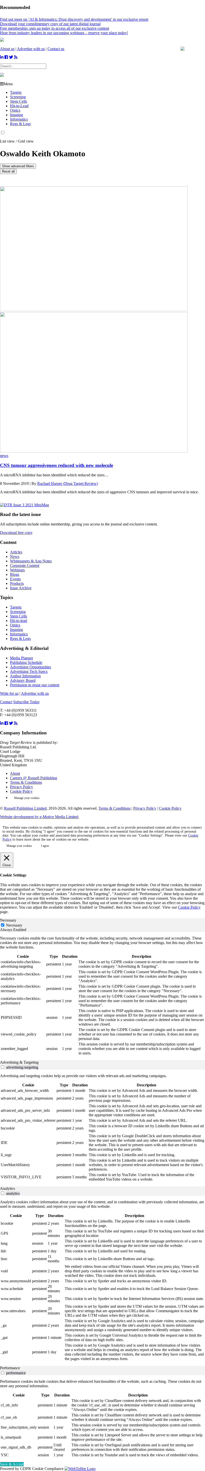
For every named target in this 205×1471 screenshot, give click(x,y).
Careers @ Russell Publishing (33, 778)
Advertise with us (31, 49)
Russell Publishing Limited (25, 808)
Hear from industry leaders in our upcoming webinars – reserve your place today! (64, 33)
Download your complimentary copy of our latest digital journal (50, 24)
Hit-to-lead (18, 620)
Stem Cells (18, 101)
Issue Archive (21, 588)
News (14, 556)
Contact (6, 702)
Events (15, 579)
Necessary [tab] (8, 920)
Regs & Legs (20, 124)
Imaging (16, 115)
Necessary (14, 925)
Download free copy (16, 532)
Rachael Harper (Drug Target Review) (67, 483)
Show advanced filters (18, 166)
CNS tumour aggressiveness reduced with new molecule (56, 465)
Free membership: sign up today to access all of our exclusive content (54, 28)
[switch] (2, 1067)
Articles (16, 552)
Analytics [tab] (7, 1188)
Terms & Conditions (26, 782)
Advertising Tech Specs (29, 671)
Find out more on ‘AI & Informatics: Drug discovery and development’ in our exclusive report (74, 19)
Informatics (19, 119)
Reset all (8, 171)
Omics (15, 110)
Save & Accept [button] (12, 1464)
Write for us (9, 693)
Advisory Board (23, 680)
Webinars (17, 570)
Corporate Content (24, 565)
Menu (8, 84)
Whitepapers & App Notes (31, 561)
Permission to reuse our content (34, 685)
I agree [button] (45, 846)
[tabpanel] (102, 996)
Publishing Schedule (26, 662)
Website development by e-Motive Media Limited (39, 817)
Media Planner (21, 658)
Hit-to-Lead (19, 106)
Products (17, 583)
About (15, 773)
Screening (18, 97)
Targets (16, 92)
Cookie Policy (21, 791)
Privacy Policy (21, 787)
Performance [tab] (10, 1368)
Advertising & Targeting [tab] (19, 1062)
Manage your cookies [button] (27, 798)
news (4, 455)
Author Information (25, 676)
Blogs (14, 574)
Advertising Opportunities (30, 667)
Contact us (56, 49)
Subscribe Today (26, 702)
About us (7, 49)
